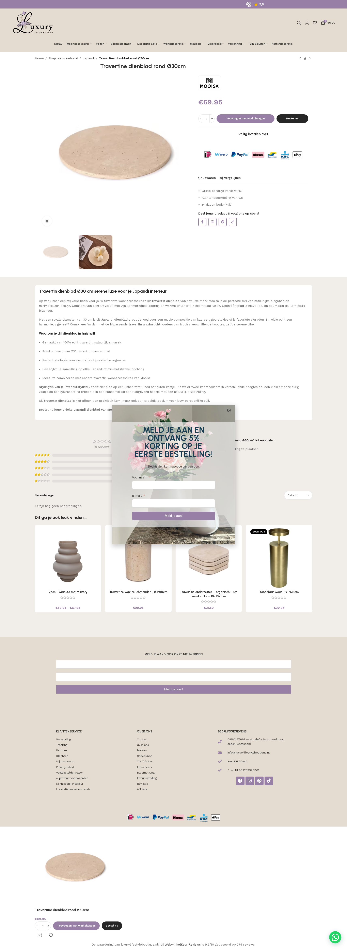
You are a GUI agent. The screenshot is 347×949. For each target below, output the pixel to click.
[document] (173, 474)
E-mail (137, 495)
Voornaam (139, 477)
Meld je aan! (174, 516)
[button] (229, 410)
